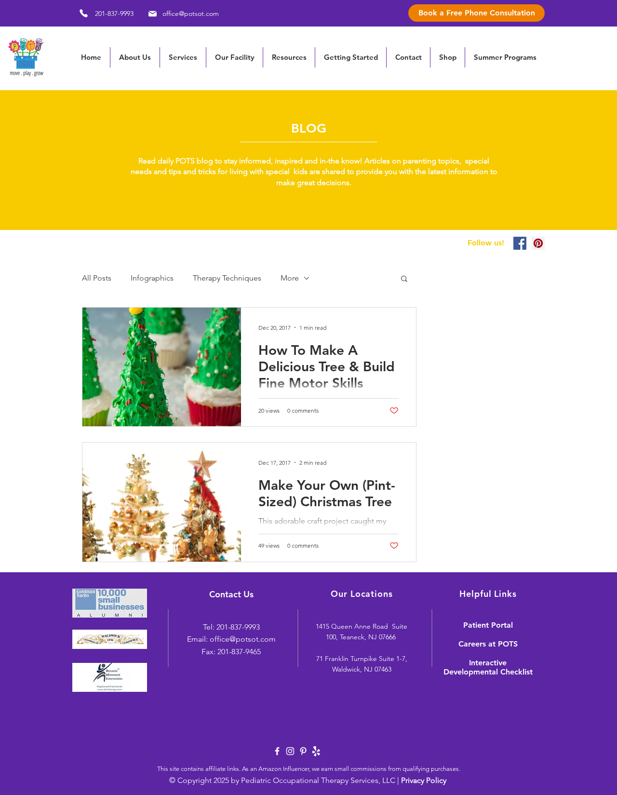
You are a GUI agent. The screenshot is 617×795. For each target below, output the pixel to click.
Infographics (152, 278)
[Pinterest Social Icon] (538, 243)
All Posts (96, 278)
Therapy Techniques (227, 278)
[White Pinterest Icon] (303, 751)
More (290, 278)
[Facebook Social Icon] (519, 243)
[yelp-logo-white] (316, 751)
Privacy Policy (423, 780)
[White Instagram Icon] (290, 751)
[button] (289, 57)
